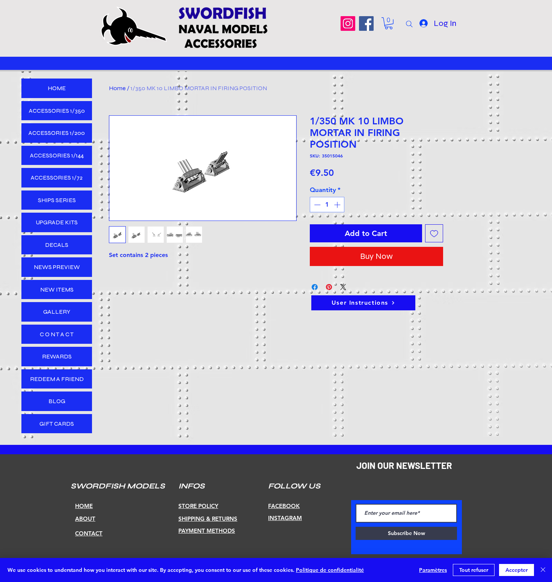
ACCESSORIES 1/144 (57, 155)
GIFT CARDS (56, 423)
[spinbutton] (327, 204)
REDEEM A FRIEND (57, 378)
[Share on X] (343, 287)
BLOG (56, 401)
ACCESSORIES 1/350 (57, 110)
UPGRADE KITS (57, 222)
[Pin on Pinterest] (328, 287)
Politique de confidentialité (330, 570)
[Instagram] (348, 23)
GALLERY (56, 311)
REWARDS (57, 356)
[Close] (542, 570)
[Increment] (338, 204)
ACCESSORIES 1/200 (57, 132)
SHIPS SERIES (57, 200)
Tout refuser (473, 570)
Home (117, 88)
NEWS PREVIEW (57, 267)
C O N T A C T (57, 334)
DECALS (56, 244)
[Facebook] (366, 23)
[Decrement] (316, 204)
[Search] (409, 24)
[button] (389, 23)
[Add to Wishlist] (434, 233)
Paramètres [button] (433, 570)
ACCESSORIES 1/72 (57, 177)
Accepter (516, 570)
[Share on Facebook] (314, 287)
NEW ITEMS (57, 289)
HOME (57, 88)
